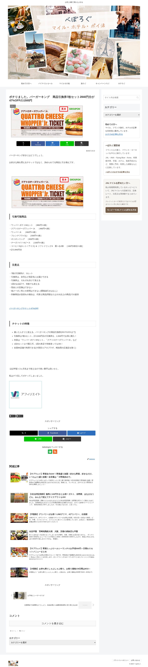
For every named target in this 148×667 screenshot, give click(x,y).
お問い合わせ (135, 660)
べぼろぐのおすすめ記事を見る (118, 172)
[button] (82, 143)
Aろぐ (13, 416)
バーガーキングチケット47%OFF (23, 308)
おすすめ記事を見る (114, 134)
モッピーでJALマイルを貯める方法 (121, 210)
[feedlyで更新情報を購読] (50, 451)
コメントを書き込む (52, 623)
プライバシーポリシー (121, 660)
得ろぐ (21, 416)
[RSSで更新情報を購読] (55, 451)
